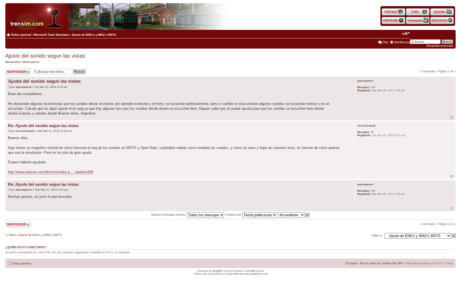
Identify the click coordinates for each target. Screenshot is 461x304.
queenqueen (24, 86)
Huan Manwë (234, 273)
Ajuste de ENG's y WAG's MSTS (94, 34)
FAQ (385, 42)
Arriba (451, 117)
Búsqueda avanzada (439, 45)
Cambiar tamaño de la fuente (406, 33)
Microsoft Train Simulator (51, 34)
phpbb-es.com (259, 273)
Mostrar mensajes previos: (169, 214)
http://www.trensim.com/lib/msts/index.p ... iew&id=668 (50, 172)
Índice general (21, 34)
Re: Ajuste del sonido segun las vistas (43, 125)
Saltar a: (377, 235)
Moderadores (31, 62)
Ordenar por (233, 214)
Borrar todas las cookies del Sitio (381, 263)
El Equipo (351, 263)
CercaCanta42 (25, 130)
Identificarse (402, 42)
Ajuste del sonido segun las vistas (45, 56)
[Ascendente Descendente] (294, 214)
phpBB (217, 270)
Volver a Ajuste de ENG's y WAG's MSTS (35, 234)
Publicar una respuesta (13, 71)
